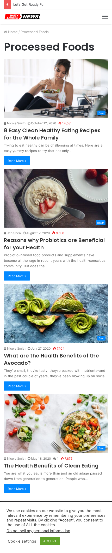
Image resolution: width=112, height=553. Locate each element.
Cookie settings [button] (22, 541)
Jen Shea (13, 233)
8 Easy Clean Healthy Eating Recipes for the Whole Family (52, 134)
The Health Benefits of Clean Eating (51, 465)
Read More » (17, 161)
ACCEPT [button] (50, 541)
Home (12, 32)
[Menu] (105, 17)
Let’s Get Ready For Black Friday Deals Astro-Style (54, 4)
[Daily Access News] (22, 16)
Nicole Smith (16, 123)
